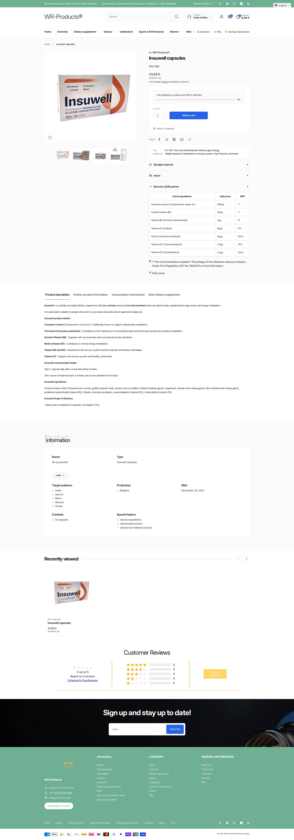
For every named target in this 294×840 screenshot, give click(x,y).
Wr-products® (60, 462)
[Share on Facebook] (159, 139)
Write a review (215, 674)
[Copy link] (189, 139)
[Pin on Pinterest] (174, 139)
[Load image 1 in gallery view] (62, 155)
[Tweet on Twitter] (166, 139)
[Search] (176, 17)
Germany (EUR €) (202, 3)
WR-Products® (159, 52)
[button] (243, 16)
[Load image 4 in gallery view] (118, 155)
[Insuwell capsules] (70, 609)
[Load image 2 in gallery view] (81, 155)
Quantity (156, 109)
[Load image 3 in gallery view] (100, 155)
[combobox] (143, 16)
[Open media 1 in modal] (90, 97)
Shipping (164, 82)
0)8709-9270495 (63, 792)
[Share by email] (182, 139)
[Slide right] (246, 559)
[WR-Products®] (68, 771)
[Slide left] (238, 559)
